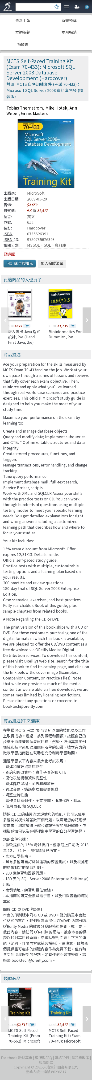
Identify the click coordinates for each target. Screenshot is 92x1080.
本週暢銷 (22, 32)
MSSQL (33, 245)
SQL (47, 245)
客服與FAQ (43, 1057)
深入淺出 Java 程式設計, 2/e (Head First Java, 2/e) (24, 337)
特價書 (23, 44)
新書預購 (69, 20)
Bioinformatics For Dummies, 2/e (65, 334)
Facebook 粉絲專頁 (16, 1057)
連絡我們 (62, 1057)
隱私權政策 (80, 1057)
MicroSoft (36, 193)
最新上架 (22, 20)
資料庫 (60, 245)
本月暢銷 (69, 32)
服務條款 (46, 1062)
